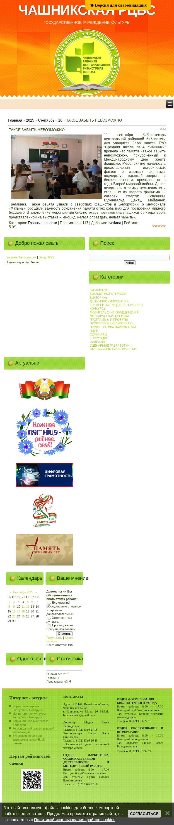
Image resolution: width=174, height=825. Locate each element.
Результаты (54, 637)
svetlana (114, 223)
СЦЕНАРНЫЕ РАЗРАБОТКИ (109, 345)
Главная (15, 120)
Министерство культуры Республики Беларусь (29, 715)
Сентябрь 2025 (23, 592)
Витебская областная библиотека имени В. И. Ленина (28, 739)
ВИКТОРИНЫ (99, 297)
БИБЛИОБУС (99, 290)
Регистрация (27, 257)
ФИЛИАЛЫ (97, 342)
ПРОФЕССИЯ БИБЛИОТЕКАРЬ (112, 323)
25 (23, 616)
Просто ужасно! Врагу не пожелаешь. (61, 627)
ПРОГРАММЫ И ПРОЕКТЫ (109, 319)
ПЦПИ (94, 331)
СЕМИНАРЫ (98, 334)
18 (23, 611)
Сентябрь (46, 120)
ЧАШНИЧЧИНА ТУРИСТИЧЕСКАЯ (113, 349)
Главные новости (42, 223)
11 (23, 606)
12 (27, 606)
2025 (30, 120)
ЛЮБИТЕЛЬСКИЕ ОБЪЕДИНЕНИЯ (114, 312)
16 (60, 120)
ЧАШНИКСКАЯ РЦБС (87, 10)
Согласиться (144, 814)
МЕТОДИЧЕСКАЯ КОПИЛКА (109, 316)
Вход (42, 257)
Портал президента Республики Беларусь (27, 708)
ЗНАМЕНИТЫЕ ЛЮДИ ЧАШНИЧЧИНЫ (116, 305)
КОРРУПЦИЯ (99, 338)
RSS (51, 257)
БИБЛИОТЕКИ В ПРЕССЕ (108, 294)
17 (18, 611)
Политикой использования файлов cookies (74, 820)
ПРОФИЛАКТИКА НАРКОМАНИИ (113, 327)
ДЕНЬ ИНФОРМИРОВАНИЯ (109, 301)
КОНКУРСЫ (98, 308)
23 (13, 616)
